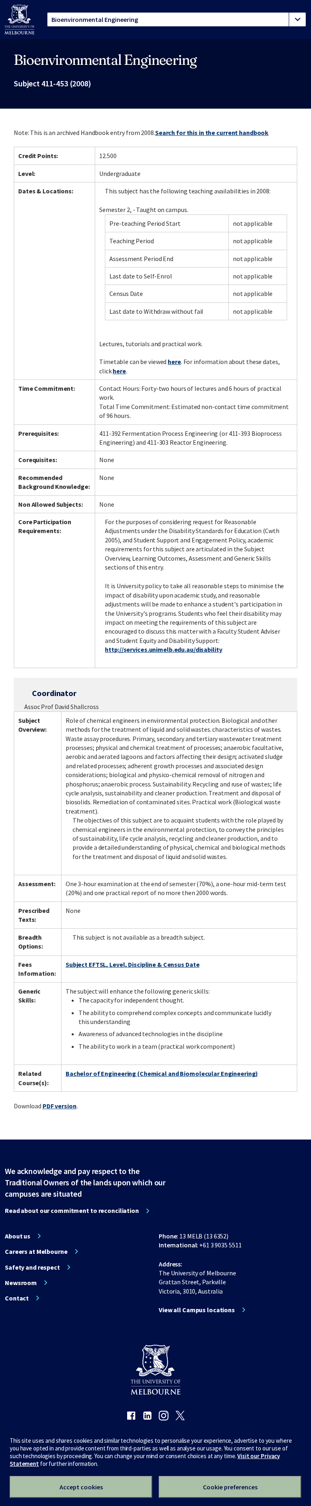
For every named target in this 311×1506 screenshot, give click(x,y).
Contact (17, 1298)
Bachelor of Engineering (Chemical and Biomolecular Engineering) (162, 1073)
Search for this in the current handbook (211, 133)
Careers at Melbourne (36, 1251)
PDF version (60, 1106)
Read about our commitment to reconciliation (72, 1210)
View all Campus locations (197, 1310)
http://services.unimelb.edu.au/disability (163, 649)
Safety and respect (32, 1267)
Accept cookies (81, 1487)
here (174, 362)
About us (17, 1236)
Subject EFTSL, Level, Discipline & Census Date (132, 964)
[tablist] (176, 19)
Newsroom (21, 1283)
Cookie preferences (230, 1487)
